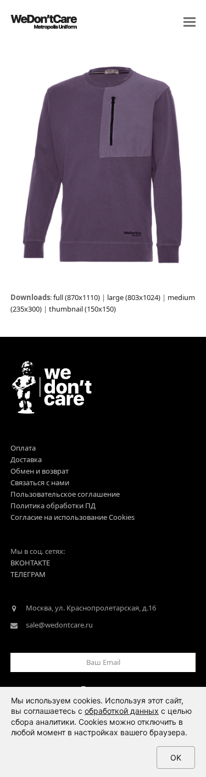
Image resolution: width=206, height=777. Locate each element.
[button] (189, 22)
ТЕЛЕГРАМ (28, 574)
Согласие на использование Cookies (72, 517)
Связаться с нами (39, 482)
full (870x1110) (76, 297)
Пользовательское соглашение (65, 494)
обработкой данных (122, 710)
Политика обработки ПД (53, 505)
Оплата (23, 448)
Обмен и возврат (39, 471)
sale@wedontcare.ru (59, 625)
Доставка (26, 459)
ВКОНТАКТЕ (30, 563)
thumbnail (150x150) (82, 309)
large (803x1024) (133, 297)
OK (175, 757)
